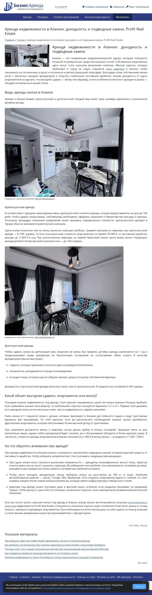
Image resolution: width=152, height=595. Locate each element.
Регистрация (142, 6)
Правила (36, 577)
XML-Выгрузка (124, 577)
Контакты (138, 577)
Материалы (122, 17)
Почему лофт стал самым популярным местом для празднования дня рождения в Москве (57, 549)
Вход (131, 6)
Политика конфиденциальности (59, 577)
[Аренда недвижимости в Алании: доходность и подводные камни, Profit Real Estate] (27, 56)
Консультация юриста (97, 17)
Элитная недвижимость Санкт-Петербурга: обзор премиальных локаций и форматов (54, 557)
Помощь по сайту (86, 577)
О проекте (24, 577)
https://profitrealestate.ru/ (45, 199)
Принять (139, 586)
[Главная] (24, 6)
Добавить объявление (97, 6)
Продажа (42, 17)
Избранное (119, 6)
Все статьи (142, 562)
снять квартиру (115, 69)
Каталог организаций (66, 17)
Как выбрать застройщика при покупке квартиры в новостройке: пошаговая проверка (55, 545)
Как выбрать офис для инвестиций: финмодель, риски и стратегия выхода (47, 540)
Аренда (27, 17)
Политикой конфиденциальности (60, 588)
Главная (13, 577)
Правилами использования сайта (94, 588)
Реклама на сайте (106, 577)
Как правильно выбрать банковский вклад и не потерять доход (41, 553)
